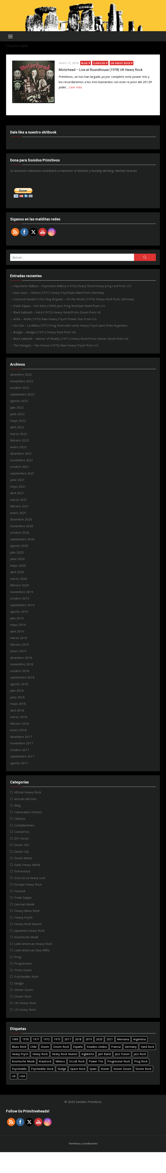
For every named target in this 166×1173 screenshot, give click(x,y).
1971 (36, 1039)
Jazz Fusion (122, 1054)
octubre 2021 (19, 467)
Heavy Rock (40, 1054)
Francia (116, 1047)
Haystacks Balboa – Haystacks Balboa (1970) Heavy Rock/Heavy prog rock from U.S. (72, 286)
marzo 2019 (18, 638)
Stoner (105, 1069)
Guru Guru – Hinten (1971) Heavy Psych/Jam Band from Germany (58, 293)
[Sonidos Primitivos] (83, 15)
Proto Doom (23, 970)
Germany (131, 1047)
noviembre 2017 (21, 743)
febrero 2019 (19, 644)
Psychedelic (19, 1069)
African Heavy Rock (27, 792)
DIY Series (21, 838)
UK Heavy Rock (120, 63)
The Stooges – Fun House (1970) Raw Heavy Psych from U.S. (56, 345)
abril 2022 (17, 427)
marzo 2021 (18, 500)
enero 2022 (18, 447)
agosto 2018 (19, 684)
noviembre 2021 (21, 460)
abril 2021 (17, 493)
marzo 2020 (18, 579)
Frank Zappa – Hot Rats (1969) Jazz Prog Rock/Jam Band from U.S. (59, 306)
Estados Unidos (97, 1047)
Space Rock (77, 1069)
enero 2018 (18, 730)
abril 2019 (17, 631)
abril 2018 (17, 710)
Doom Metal (23, 858)
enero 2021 (18, 513)
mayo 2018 (18, 704)
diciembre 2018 (21, 658)
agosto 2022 (19, 401)
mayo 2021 (18, 486)
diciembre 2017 (21, 737)
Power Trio (96, 1061)
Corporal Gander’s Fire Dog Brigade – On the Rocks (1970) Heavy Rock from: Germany (73, 299)
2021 (109, 1039)
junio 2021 (17, 480)
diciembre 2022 (21, 374)
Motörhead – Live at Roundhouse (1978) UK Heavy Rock (101, 70)
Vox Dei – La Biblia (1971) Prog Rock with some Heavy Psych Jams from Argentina (70, 325)
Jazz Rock (140, 1054)
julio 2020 (17, 552)
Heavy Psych (23, 917)
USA (22, 1076)
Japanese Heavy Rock (29, 930)
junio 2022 (17, 414)
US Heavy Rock (25, 1009)
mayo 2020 (18, 565)
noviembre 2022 (21, 381)
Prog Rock (141, 1061)
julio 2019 (17, 618)
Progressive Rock (118, 1061)
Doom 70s (21, 845)
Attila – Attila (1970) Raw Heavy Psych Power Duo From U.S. (55, 319)
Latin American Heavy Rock (33, 944)
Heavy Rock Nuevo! (28, 924)
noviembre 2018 (21, 664)
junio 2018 (17, 697)
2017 (67, 1039)
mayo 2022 (18, 421)
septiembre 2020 (22, 539)
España (78, 1047)
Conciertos (21, 832)
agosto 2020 (19, 546)
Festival (19, 891)
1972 (46, 1039)
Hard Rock (147, 1047)
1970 (25, 1039)
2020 (99, 1039)
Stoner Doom (23, 990)
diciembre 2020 (21, 519)
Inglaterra (87, 1054)
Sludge (19, 983)
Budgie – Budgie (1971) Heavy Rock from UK (44, 332)
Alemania (123, 1039)
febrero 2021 (19, 506)
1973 (57, 1039)
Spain (93, 1069)
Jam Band (104, 1054)
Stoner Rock (22, 996)
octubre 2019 (19, 598)
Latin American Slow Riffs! (32, 950)
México (60, 1061)
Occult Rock (77, 1061)
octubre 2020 (19, 532)
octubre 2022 (19, 388)
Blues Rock (19, 1047)
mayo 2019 (18, 625)
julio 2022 (17, 407)
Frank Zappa (22, 897)
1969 (15, 1039)
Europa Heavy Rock (28, 884)
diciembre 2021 (21, 453)
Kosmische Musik (26, 937)
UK (14, 1076)
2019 (88, 1039)
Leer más (75, 87)
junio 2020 (17, 559)
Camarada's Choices (28, 812)
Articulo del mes (25, 799)
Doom (45, 1047)
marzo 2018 (18, 717)
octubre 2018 (19, 671)
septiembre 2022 (22, 394)
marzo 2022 (18, 434)
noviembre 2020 (21, 526)
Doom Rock (61, 1047)
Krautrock (45, 1061)
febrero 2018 (19, 723)
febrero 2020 (19, 585)
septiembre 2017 (22, 756)
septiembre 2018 (22, 677)
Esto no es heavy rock (29, 878)
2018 (78, 1039)
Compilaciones (24, 825)
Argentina (139, 1039)
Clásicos (99, 63)
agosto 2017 (19, 763)
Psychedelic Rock (26, 976)
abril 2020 (17, 572)
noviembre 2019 (21, 592)
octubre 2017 (19, 750)
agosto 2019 (19, 611)
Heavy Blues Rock (26, 911)
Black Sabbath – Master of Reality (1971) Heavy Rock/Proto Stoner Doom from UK (71, 339)
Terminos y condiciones (83, 1143)
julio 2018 (17, 690)
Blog (84, 63)
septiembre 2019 (22, 605)
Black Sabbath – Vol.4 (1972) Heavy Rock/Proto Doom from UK (57, 312)
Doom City (21, 851)
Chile (33, 1047)
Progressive (23, 963)
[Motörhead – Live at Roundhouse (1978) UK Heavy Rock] (33, 82)
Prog (17, 957)
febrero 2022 (19, 440)
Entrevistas (22, 871)
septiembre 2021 (22, 473)
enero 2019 (18, 651)
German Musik (24, 904)
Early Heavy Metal (27, 865)
